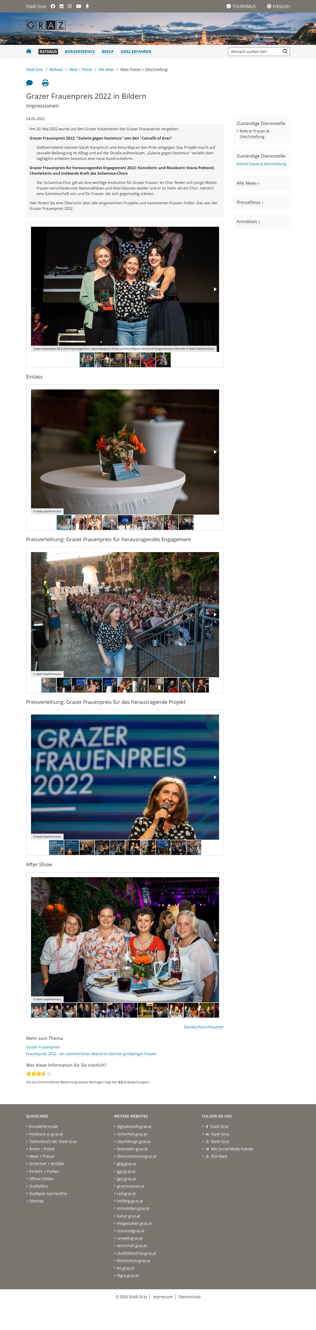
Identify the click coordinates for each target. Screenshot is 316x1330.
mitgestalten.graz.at (134, 1223)
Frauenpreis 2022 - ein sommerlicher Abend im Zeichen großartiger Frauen (91, 1053)
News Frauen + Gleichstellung (143, 69)
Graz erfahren (136, 51)
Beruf (108, 51)
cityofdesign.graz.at (134, 1141)
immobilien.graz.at (133, 1208)
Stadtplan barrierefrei (48, 1193)
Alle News (106, 69)
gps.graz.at (126, 1178)
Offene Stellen (41, 1178)
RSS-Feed (219, 1156)
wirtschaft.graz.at (132, 1245)
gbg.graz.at (126, 1163)
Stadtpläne (38, 1186)
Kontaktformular (43, 1126)
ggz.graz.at (126, 1171)
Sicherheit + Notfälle (46, 1163)
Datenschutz (190, 1296)
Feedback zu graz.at (46, 1134)
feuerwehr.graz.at (132, 1148)
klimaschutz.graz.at (133, 1260)
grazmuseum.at (130, 1186)
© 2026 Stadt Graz (131, 1296)
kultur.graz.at (128, 1215)
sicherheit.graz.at (132, 1134)
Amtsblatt (247, 221)
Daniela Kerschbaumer (204, 1026)
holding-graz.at (130, 1200)
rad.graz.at (126, 1193)
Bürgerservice (80, 51)
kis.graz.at (125, 1268)
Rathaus (48, 51)
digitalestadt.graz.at (134, 1126)
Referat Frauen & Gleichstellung (261, 164)
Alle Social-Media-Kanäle (232, 1148)
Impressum (163, 1296)
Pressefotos (249, 202)
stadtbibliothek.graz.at (136, 1253)
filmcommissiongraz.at (137, 1156)
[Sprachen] (269, 6)
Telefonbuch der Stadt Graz (53, 1141)
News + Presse (80, 69)
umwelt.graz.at (130, 1238)
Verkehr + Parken (44, 1171)
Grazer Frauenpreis (43, 1047)
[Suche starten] (285, 51)
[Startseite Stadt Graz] (28, 51)
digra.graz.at (128, 1275)
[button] (281, 6)
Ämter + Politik (42, 1148)
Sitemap (36, 1200)
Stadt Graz (36, 6)
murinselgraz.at (130, 1230)
